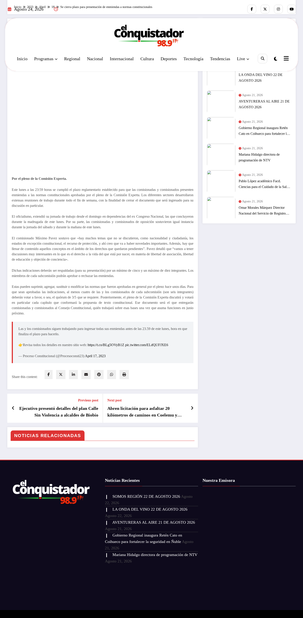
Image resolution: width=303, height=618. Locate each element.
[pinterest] (99, 374)
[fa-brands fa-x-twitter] (265, 9)
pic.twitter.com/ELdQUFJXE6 (146, 345)
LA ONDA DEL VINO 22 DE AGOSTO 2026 (261, 77)
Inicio (22, 58)
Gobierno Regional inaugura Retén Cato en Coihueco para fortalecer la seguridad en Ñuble (263, 131)
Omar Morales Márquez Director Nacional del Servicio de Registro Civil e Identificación (262, 211)
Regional (72, 58)
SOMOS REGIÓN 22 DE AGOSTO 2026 (146, 496)
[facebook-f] (251, 9)
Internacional (122, 58)
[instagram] (278, 9)
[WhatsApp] (111, 374)
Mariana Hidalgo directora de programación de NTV (259, 157)
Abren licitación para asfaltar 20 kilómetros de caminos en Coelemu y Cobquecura (142, 412)
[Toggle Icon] (286, 59)
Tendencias (220, 58)
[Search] (262, 58)
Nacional (95, 58)
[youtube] (291, 9)
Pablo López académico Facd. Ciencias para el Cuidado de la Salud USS (264, 184)
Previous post (88, 400)
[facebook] (49, 374)
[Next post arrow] (192, 408)
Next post (114, 400)
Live (241, 58)
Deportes (169, 58)
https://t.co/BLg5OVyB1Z (106, 345)
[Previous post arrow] (13, 408)
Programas (43, 58)
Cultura (147, 58)
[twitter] (60, 374)
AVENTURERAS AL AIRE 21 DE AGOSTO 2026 (264, 104)
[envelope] (86, 374)
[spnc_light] (275, 58)
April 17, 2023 (95, 356)
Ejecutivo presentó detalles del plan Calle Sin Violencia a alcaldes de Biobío (58, 411)
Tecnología (193, 58)
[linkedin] (73, 374)
